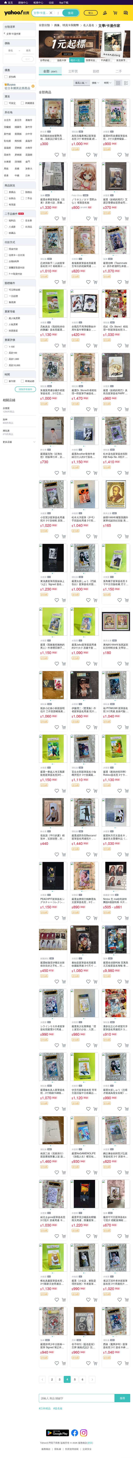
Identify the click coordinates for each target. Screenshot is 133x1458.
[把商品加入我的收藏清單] (57, 155)
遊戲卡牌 (61, 60)
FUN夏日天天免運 (108, 60)
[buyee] (19, 86)
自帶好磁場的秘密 (47, 60)
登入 (90, 13)
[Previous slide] (41, 112)
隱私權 (57, 1449)
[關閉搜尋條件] (51, 13)
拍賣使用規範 (72, 1449)
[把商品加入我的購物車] (64, 155)
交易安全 (87, 1449)
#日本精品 (45, 1408)
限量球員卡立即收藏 (93, 60)
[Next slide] (65, 112)
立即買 (73, 71)
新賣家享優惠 (123, 60)
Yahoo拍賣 (16, 13)
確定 (27, 59)
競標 (96, 71)
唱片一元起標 (77, 60)
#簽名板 (58, 1408)
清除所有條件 (25, 389)
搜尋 (122, 1398)
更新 (90, 1442)
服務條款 (45, 1449)
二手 (119, 71)
